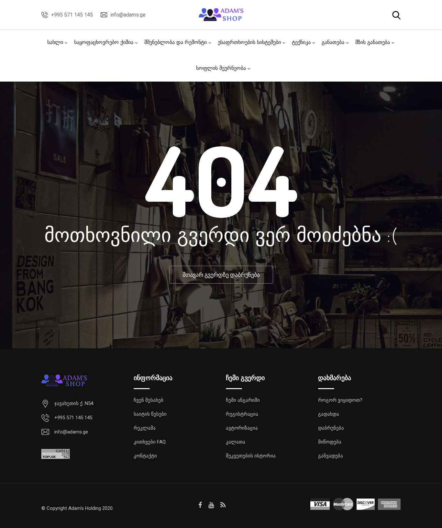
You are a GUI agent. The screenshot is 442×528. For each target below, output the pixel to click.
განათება (333, 42)
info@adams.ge (128, 15)
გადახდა (328, 414)
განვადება (330, 456)
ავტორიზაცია (242, 428)
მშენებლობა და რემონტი (175, 42)
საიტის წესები (150, 414)
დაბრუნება (331, 428)
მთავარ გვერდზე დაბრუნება (221, 274)
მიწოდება (329, 442)
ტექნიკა (301, 42)
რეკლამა (145, 428)
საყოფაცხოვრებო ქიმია (103, 42)
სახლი (55, 42)
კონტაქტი (145, 456)
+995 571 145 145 (72, 15)
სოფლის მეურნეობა (221, 68)
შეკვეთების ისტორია (251, 456)
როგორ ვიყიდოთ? (340, 400)
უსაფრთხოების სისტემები (249, 42)
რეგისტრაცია (242, 414)
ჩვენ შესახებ (148, 400)
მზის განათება (372, 42)
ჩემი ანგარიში (243, 400)
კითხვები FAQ (150, 442)
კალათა (235, 442)
